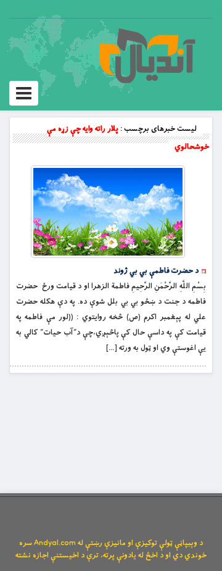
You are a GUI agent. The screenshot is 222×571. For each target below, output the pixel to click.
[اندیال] (147, 55)
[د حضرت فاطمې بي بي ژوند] (108, 211)
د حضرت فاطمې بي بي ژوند (156, 271)
